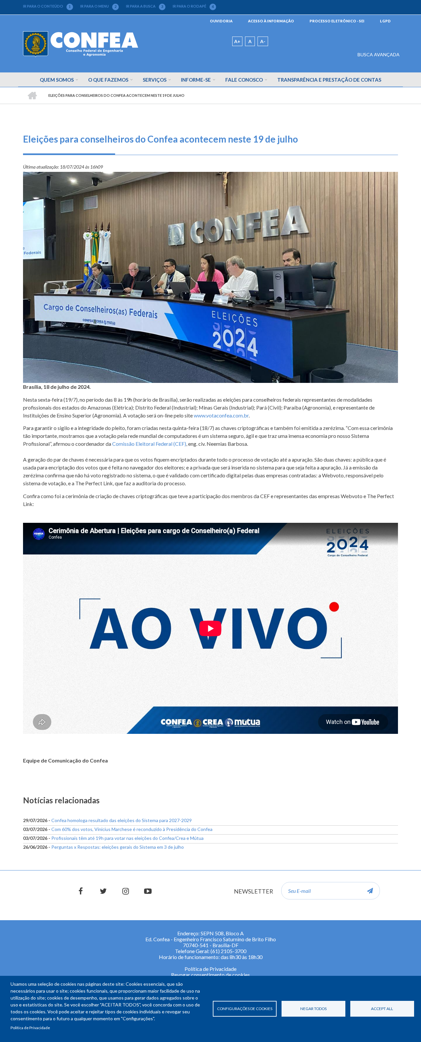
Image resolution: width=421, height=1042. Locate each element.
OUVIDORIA (221, 21)
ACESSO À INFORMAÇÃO (271, 21)
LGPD (385, 21)
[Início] (80, 43)
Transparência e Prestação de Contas (329, 80)
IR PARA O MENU (98, 6)
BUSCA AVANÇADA (379, 54)
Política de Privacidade (30, 1027)
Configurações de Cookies (244, 1008)
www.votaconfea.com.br (221, 415)
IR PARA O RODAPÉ (193, 6)
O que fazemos (108, 80)
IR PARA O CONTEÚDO (47, 6)
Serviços (154, 80)
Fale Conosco (244, 80)
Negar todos (313, 1008)
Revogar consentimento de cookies (210, 975)
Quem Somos (57, 80)
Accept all (382, 1008)
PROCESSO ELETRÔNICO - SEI (337, 21)
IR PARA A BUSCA (144, 6)
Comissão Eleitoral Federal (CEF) (149, 444)
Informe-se (196, 80)
